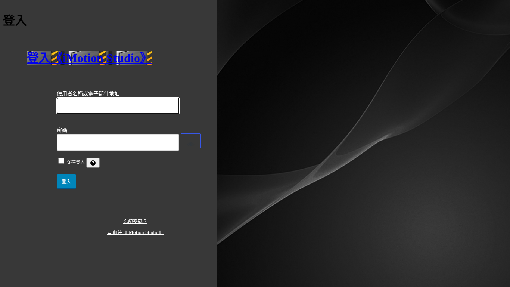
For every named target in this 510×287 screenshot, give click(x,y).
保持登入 (76, 162)
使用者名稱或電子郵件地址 (88, 93)
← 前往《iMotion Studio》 (135, 232)
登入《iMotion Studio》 (89, 58)
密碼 (62, 130)
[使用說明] (93, 163)
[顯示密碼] (191, 140)
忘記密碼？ (135, 221)
